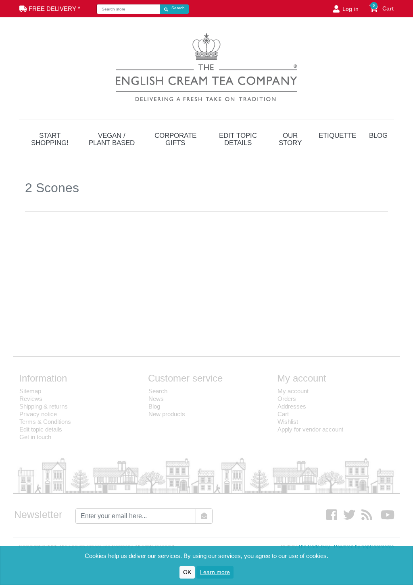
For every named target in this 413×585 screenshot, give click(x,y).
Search (157, 391)
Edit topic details (238, 139)
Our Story (290, 139)
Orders (286, 398)
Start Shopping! (50, 139)
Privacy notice (38, 414)
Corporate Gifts (175, 139)
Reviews (30, 398)
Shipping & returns (43, 406)
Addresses (291, 406)
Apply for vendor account (310, 429)
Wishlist (287, 421)
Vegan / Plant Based (112, 139)
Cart (283, 414)
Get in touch (35, 437)
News (156, 398)
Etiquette (337, 135)
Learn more (215, 572)
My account (293, 391)
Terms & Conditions (45, 421)
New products (166, 414)
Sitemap (30, 391)
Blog (378, 135)
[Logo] (206, 66)
